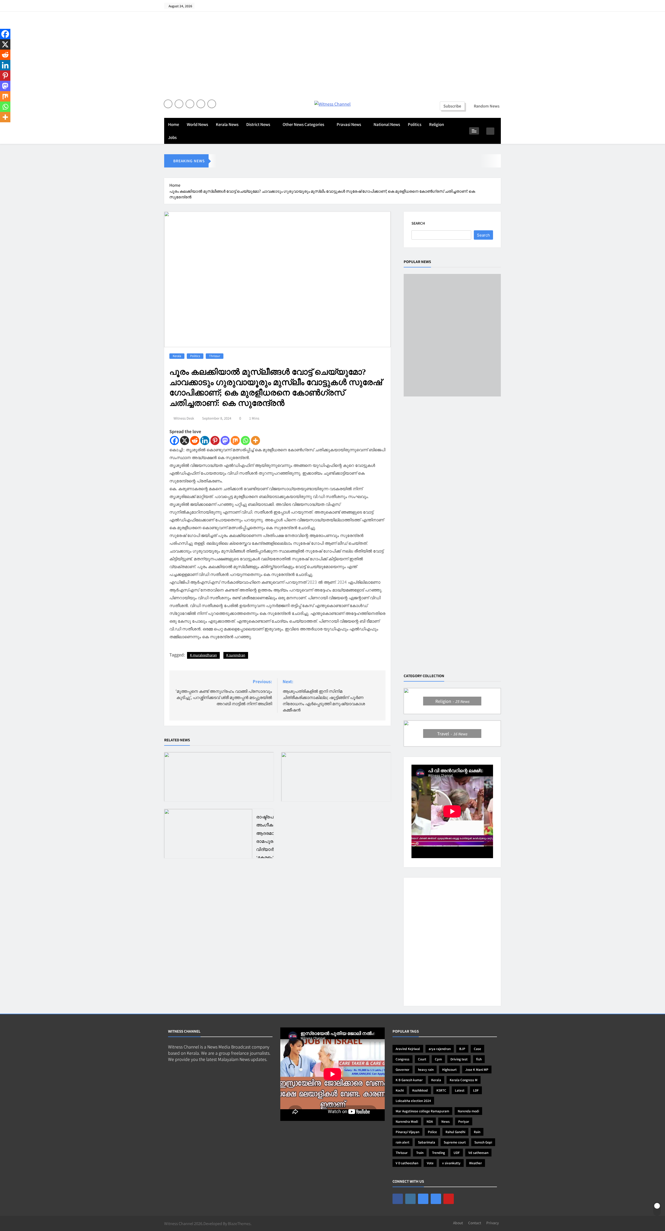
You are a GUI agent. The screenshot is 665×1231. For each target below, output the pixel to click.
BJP (462, 1048)
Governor (402, 1069)
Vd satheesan (478, 1152)
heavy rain (426, 1069)
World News (197, 124)
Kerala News (227, 124)
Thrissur (214, 356)
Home (173, 124)
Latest (459, 1090)
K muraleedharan (203, 655)
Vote (430, 1163)
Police (432, 1131)
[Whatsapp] (245, 440)
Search (418, 223)
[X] (184, 440)
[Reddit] (194, 440)
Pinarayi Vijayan (407, 1131)
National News (387, 124)
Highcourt (449, 1069)
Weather (475, 1163)
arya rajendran (440, 1048)
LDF (476, 1090)
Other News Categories (303, 124)
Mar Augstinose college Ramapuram (422, 1111)
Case (477, 1048)
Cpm (438, 1059)
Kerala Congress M (463, 1080)
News (445, 1121)
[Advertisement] (332, 58)
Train (419, 1152)
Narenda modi (468, 1111)
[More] (255, 440)
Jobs (172, 137)
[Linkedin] (204, 440)
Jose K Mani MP (476, 1069)
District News (258, 124)
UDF (457, 1152)
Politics (414, 124)
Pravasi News (349, 124)
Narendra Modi (407, 1121)
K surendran (235, 655)
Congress (402, 1059)
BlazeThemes (239, 1223)
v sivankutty (451, 1163)
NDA (430, 1121)
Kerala (177, 356)
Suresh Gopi (483, 1142)
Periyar (463, 1121)
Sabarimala (426, 1142)
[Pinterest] (215, 440)
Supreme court (455, 1142)
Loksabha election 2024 (413, 1100)
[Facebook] (174, 440)
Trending (438, 1152)
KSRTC (441, 1090)
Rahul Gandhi (455, 1131)
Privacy (492, 1222)
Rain (477, 1131)
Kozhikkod (420, 1090)
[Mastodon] (225, 440)
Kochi (400, 1090)
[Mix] (235, 440)
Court (422, 1059)
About (458, 1222)
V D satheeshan (407, 1163)
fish (479, 1059)
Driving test (459, 1059)
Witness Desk (184, 418)
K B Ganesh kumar (409, 1080)
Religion (436, 124)
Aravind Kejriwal (408, 1048)
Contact (474, 1222)
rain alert (402, 1142)
